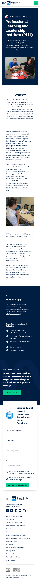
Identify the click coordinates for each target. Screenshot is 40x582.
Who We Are (10, 560)
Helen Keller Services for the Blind (18, 538)
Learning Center (12, 541)
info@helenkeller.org (13, 314)
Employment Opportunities (15, 526)
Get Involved (10, 532)
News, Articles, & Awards (14, 547)
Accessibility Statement (14, 516)
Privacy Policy (11, 551)
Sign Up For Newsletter (17, 485)
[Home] (17, 501)
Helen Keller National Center (16, 535)
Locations (9, 544)
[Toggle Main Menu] (36, 3)
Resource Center (12, 554)
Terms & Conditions (13, 557)
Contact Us (12, 393)
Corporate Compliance (14, 522)
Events (8, 529)
